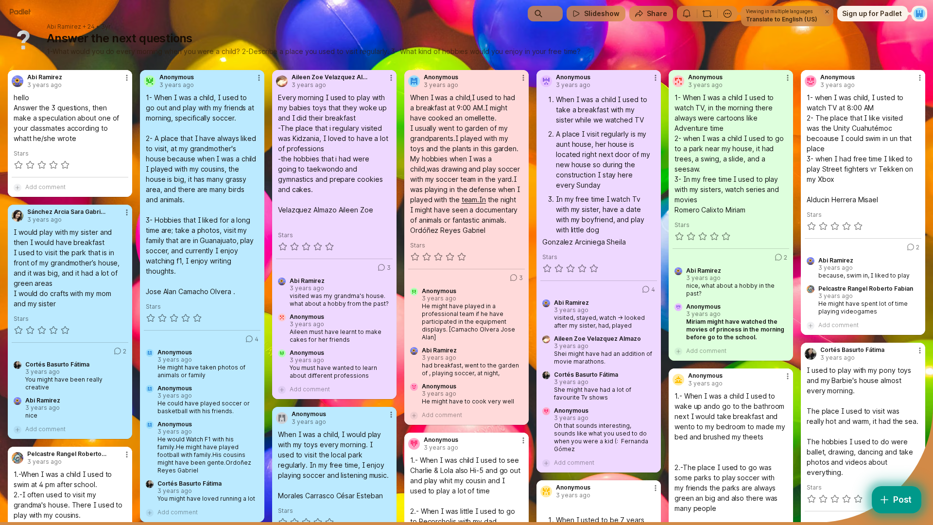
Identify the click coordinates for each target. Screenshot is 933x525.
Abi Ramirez (64, 26)
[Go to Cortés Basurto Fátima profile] (810, 354)
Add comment (45, 187)
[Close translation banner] (827, 12)
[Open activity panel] (686, 13)
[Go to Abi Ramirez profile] (17, 81)
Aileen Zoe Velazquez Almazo (332, 77)
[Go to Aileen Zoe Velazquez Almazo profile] (282, 81)
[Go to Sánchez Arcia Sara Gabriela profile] (17, 216)
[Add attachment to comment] (17, 187)
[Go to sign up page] (919, 13)
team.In (474, 199)
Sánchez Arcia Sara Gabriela (67, 212)
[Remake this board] (707, 13)
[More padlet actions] (727, 13)
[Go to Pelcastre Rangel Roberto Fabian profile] (17, 458)
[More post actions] (126, 77)
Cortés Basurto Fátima (189, 483)
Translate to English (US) (781, 19)
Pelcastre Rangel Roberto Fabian (865, 288)
